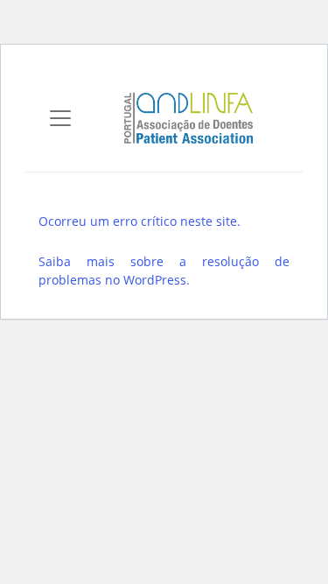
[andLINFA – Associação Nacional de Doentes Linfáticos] (188, 116)
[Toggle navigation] (60, 118)
